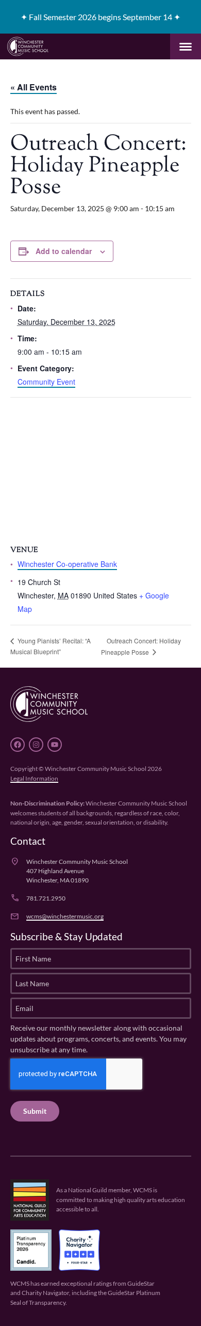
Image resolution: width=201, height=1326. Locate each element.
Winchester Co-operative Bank (67, 564)
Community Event (46, 381)
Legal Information (34, 778)
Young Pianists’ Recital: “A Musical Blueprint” (50, 645)
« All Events (33, 87)
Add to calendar (64, 251)
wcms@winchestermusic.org (65, 916)
